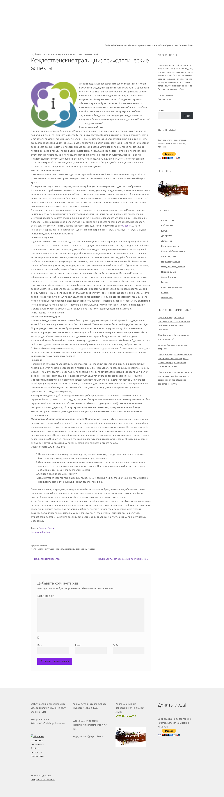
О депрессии (113, 25)
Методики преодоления (173, 266)
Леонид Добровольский (173, 251)
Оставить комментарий (86, 54)
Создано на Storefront (43, 779)
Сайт (115, 645)
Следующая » (164, 99)
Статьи (92, 25)
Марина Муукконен (170, 261)
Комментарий (45, 595)
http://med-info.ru (40, 532)
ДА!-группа (51, 25)
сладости (127, 225)
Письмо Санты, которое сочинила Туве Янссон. (122, 559)
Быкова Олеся (46, 528)
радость (60, 548)
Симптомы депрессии (172, 287)
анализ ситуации (46, 548)
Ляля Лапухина (168, 256)
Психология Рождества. (47, 559)
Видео (164, 230)
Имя (39, 645)
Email (78, 645)
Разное (43, 545)
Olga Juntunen (65, 54)
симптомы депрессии (75, 548)
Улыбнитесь (135, 25)
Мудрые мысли (168, 271)
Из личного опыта (170, 246)
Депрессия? (72, 25)
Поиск (161, 110)
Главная (35, 25)
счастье (91, 548)
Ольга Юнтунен (168, 277)
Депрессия (166, 240)
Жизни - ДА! (43, 9)
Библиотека (167, 225)
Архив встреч (167, 220)
